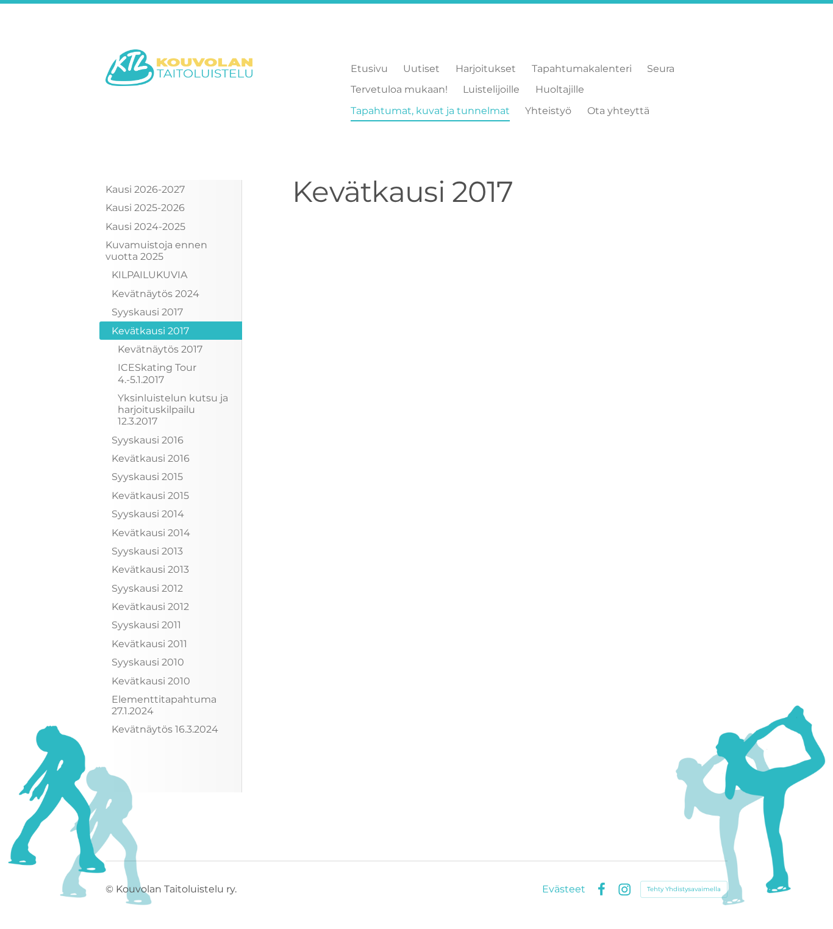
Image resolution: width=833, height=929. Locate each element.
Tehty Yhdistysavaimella (684, 889)
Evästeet (563, 889)
